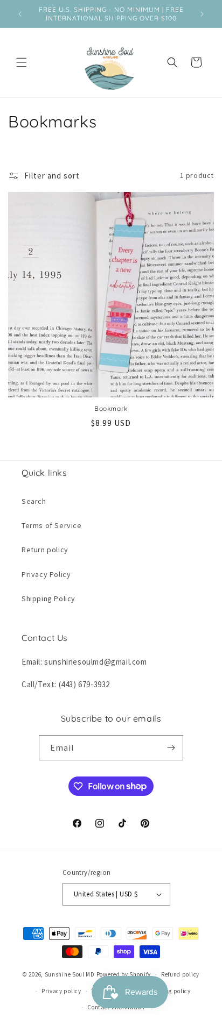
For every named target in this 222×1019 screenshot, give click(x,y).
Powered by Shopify (123, 974)
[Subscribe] (171, 747)
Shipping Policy (48, 598)
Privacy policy (61, 991)
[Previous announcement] (20, 14)
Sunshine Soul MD (70, 974)
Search (34, 501)
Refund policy (180, 974)
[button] (21, 62)
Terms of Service (52, 525)
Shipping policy (168, 991)
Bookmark (111, 408)
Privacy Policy (46, 574)
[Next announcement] (202, 14)
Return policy (45, 549)
